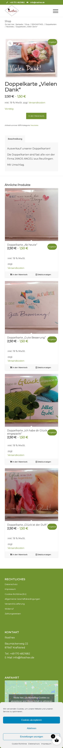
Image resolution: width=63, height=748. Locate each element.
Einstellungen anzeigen (31, 736)
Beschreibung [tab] (15, 139)
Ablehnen (31, 728)
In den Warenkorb (36, 116)
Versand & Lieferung (15, 604)
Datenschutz (34, 744)
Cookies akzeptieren (31, 720)
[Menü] (54, 11)
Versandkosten (37, 102)
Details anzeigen (44, 274)
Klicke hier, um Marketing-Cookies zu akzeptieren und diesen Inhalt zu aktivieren (31, 699)
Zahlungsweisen (13, 613)
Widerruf (9, 609)
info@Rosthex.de (23, 657)
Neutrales (34, 125)
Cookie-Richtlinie (19, 744)
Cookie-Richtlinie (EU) (15, 594)
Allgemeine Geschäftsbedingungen (22, 599)
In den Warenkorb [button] (19, 274)
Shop (8, 21)
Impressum (46, 744)
